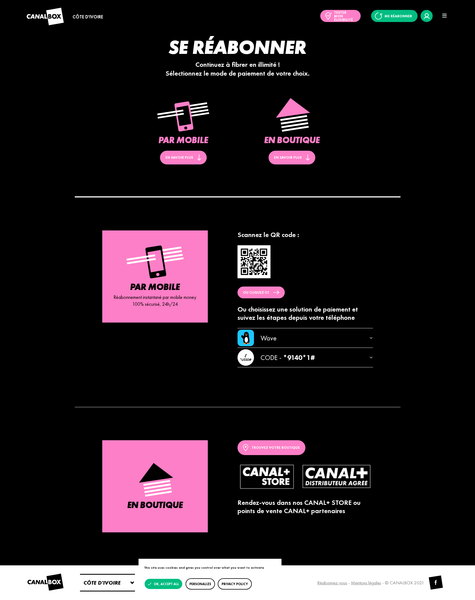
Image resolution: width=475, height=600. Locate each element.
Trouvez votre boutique (276, 447)
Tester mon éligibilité (343, 16)
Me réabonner (398, 16)
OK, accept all (166, 584)
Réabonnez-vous (332, 583)
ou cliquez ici (256, 292)
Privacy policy (235, 584)
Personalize (200, 584)
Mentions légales (366, 583)
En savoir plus (179, 157)
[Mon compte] (427, 16)
